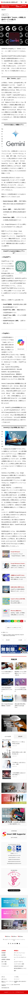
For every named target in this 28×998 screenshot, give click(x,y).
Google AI (22, 634)
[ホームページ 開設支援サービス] (14, 928)
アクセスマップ (4, 966)
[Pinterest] (15, 943)
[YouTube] (17, 943)
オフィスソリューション (19, 952)
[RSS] (19, 943)
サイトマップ (16, 979)
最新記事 (4, 9)
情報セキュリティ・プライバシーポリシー (7, 982)
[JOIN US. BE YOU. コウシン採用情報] (14, 803)
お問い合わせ (4, 979)
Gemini (7, 635)
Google (4, 634)
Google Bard (17, 634)
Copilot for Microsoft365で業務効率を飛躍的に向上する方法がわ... (18, 599)
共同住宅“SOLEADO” (19, 966)
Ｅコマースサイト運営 (19, 964)
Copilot (12, 634)
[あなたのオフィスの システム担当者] (14, 792)
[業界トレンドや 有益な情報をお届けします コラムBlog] (14, 730)
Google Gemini (12, 635)
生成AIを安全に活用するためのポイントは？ (18, 587)
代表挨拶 (3, 952)
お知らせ (3, 976)
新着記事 (20, 736)
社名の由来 (3, 957)
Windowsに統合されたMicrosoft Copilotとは (16, 610)
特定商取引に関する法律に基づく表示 (20, 982)
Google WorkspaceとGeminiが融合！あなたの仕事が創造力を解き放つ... (18, 563)
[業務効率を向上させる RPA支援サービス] (14, 906)
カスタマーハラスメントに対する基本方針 (7, 985)
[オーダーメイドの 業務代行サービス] (14, 917)
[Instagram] (8, 943)
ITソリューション (18, 955)
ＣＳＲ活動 (3, 964)
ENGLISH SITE (17, 984)
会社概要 (3, 955)
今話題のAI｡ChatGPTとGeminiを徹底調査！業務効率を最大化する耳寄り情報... (18, 575)
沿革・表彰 (3, 961)
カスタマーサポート (18, 961)
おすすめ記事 (8, 736)
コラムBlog (16, 976)
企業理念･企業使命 (5, 959)
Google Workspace (15, 551)
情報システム (5, 14)
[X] (10, 943)
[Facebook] (12, 943)
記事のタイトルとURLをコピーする (14, 627)
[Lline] (12, 621)
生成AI (4, 635)
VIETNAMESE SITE (5, 987)
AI (6, 634)
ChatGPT (9, 634)
